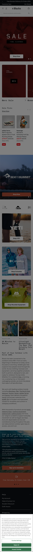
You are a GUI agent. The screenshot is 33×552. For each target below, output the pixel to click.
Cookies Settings (16, 540)
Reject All (16, 545)
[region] (16, 533)
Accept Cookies (16, 549)
